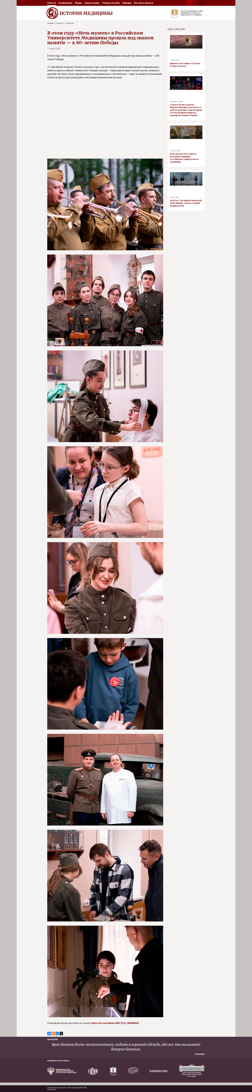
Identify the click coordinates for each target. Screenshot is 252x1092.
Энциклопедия (91, 3)
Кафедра (126, 3)
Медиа (78, 3)
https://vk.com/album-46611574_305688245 (115, 1023)
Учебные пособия (111, 3)
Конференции (65, 3)
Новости (51, 3)
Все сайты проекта (143, 3)
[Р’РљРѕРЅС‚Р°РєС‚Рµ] (49, 1033)
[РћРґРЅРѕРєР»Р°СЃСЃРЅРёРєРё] (53, 1033)
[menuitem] (51, 3)
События (70, 23)
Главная (50, 23)
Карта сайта (51, 1089)
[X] (61, 1033)
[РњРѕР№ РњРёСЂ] (57, 1033)
